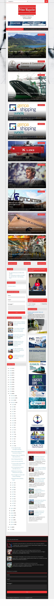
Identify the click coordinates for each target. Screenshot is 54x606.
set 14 (13, 441)
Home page (27, 263)
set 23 (13, 420)
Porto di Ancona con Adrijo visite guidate (16, 273)
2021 (10, 379)
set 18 (13, 432)
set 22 (13, 422)
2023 (10, 375)
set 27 (13, 411)
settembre (13, 402)
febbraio (12, 522)
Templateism (22, 597)
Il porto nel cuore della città (18, 133)
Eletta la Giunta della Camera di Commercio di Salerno (26, 65)
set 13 (13, 443)
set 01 (13, 505)
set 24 (13, 418)
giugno (12, 513)
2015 (10, 393)
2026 (10, 368)
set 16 (13, 436)
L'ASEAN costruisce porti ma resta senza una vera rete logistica (18, 357)
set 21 (13, 425)
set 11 (13, 482)
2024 (10, 373)
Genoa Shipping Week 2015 (18, 114)
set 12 (13, 445)
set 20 (13, 427)
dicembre (13, 395)
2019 (10, 384)
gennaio (12, 524)
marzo (12, 519)
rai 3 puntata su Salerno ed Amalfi (17, 275)
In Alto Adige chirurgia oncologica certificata (23, 51)
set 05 (13, 496)
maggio (12, 515)
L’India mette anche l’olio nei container (35, 312)
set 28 (13, 409)
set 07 (13, 492)
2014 (10, 527)
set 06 (13, 494)
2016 (10, 391)
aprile (12, 517)
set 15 (13, 438)
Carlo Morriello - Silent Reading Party (16, 277)
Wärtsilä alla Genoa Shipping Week (20, 254)
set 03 (13, 501)
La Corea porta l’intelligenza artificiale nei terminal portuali (39, 491)
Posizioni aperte (12, 286)
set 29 (13, 406)
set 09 (13, 487)
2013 (10, 529)
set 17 (13, 434)
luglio (12, 510)
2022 (10, 377)
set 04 (13, 498)
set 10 (13, 485)
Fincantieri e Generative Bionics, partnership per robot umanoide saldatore (39, 458)
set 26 (13, 413)
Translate (32, 305)
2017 (10, 389)
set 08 (13, 489)
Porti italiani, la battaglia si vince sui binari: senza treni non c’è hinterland (39, 480)
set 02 (13, 503)
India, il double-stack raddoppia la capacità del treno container (18, 350)
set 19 (13, 429)
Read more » (41, 34)
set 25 (13, 416)
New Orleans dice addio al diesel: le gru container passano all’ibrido (40, 502)
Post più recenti (12, 263)
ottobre (12, 400)
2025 (10, 370)
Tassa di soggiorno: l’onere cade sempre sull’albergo (26, 227)
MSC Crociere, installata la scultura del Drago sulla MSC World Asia (40, 469)
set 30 (13, 404)
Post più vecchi (41, 263)
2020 (10, 382)
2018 (10, 386)
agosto (12, 508)
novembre (13, 398)
